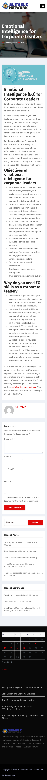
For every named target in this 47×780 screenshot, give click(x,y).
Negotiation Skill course (27, 595)
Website (7, 481)
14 (17, 648)
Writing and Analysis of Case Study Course (22, 687)
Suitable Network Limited (28, 770)
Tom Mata (8, 602)
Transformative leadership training (20, 558)
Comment (9, 439)
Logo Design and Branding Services (20, 551)
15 (24, 648)
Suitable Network (24, 602)
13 (11, 648)
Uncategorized (11, 43)
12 (5, 648)
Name (7, 457)
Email (11, 469)
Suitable (20, 407)
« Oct (4, 670)
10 (36, 643)
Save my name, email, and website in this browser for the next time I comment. (22, 499)
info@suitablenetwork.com (24, 387)
